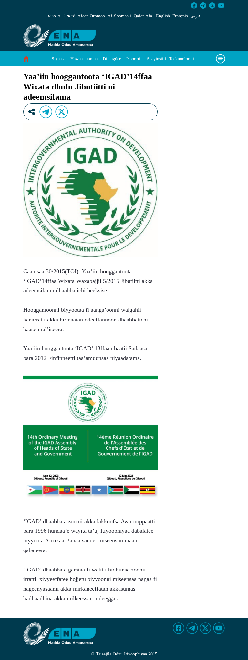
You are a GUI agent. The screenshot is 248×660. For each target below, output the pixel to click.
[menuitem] (58, 59)
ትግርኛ (69, 16)
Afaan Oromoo (91, 16)
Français (180, 16)
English (163, 16)
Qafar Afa (143, 16)
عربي (195, 16)
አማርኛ (54, 16)
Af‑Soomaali (119, 16)
